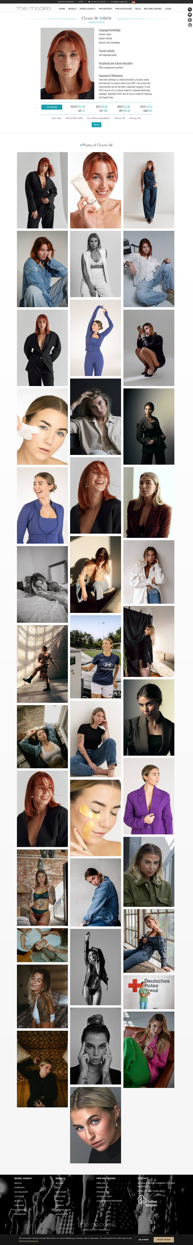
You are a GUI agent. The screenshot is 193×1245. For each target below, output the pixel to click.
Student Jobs (104, 1196)
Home (62, 9)
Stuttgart (20, 1210)
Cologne (19, 1196)
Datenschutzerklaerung (28, 1241)
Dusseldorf (21, 1192)
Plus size (61, 1196)
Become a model (153, 9)
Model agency (88, 9)
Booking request (66, 1)
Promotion (102, 1187)
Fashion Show (63, 1210)
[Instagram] (190, 25)
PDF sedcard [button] (52, 107)
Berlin (18, 1183)
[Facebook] (190, 20)
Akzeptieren (164, 1240)
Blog (138, 9)
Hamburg (19, 1187)
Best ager (61, 1192)
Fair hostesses (123, 9)
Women (59, 1183)
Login (168, 9)
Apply (81, 1)
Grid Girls (102, 1183)
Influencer (62, 1214)
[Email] (190, 15)
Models (72, 9)
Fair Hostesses (105, 1178)
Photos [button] (96, 124)
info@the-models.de (153, 1191)
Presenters (105, 9)
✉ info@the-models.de (118, 1)
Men (58, 1187)
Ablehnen (143, 1240)
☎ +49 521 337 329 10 (97, 1)
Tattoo (59, 1201)
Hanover (19, 1205)
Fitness (60, 1205)
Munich (18, 1201)
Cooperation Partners (109, 1201)
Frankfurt (20, 1214)
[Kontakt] (190, 9)
